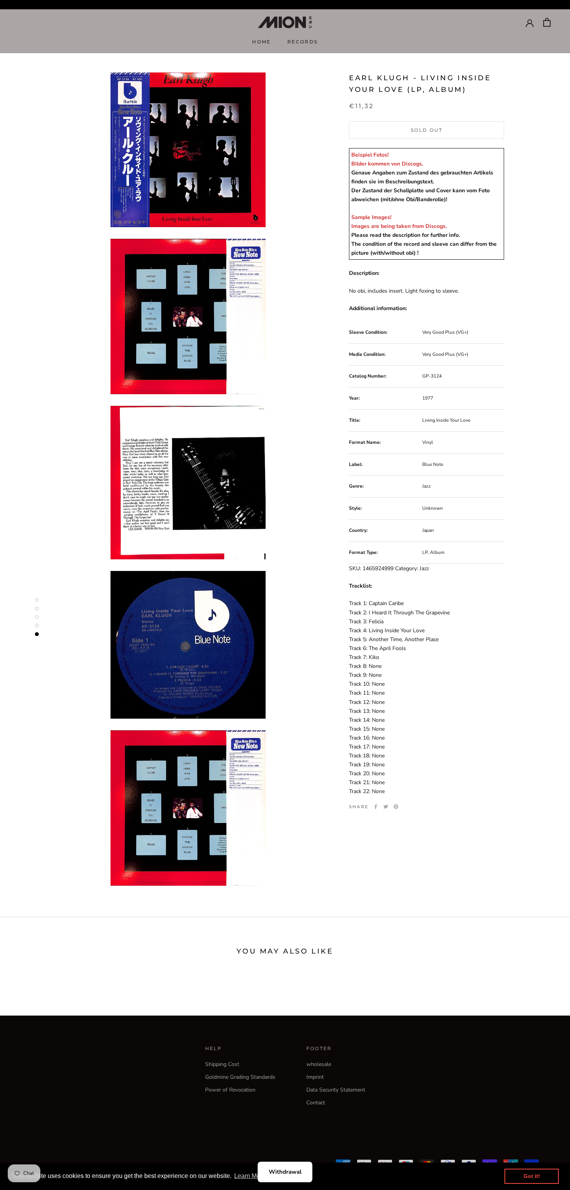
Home (261, 42)
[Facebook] (375, 806)
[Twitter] (385, 806)
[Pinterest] (396, 806)
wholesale (318, 1064)
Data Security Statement (335, 1089)
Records (302, 42)
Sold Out (426, 130)
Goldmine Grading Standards (240, 1077)
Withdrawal (285, 1172)
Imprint (315, 1077)
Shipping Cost (222, 1064)
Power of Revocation (230, 1089)
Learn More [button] (250, 1176)
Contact (315, 1102)
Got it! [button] (531, 1176)
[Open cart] (547, 22)
